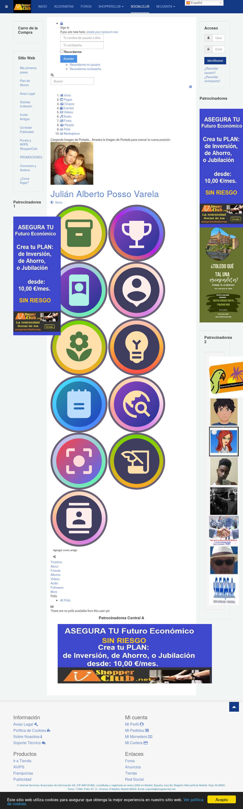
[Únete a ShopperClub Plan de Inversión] (135, 653)
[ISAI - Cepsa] (224, 589)
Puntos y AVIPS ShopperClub (28, 144)
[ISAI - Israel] (224, 411)
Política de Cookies (30, 730)
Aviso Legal (27, 93)
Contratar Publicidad (27, 129)
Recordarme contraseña (85, 69)
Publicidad (22, 779)
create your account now (102, 32)
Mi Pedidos (135, 730)
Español (196, 3)
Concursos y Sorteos (28, 168)
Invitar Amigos (25, 117)
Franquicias (23, 773)
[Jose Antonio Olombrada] (37, 275)
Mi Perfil (132, 724)
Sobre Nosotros (27, 736)
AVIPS (18, 767)
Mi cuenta (164, 6)
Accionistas (64, 6)
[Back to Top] (234, 707)
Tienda (131, 773)
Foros (86, 6)
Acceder (68, 59)
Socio (58, 202)
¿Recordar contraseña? (212, 79)
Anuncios (133, 767)
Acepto (221, 799)
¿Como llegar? (24, 180)
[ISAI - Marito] (224, 500)
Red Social (134, 779)
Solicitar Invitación (26, 104)
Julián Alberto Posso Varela (105, 193)
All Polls (65, 600)
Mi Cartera (134, 742)
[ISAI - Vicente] (224, 560)
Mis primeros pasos (28, 70)
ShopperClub (109, 6)
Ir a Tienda (22, 760)
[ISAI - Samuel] (224, 471)
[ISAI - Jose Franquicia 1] (224, 530)
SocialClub (140, 6)
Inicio (42, 6)
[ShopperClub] (22, 6)
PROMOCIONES (29, 157)
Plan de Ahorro (25, 83)
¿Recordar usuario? (211, 70)
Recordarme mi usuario (85, 64)
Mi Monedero (136, 736)
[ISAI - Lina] (224, 441)
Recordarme (73, 52)
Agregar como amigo (65, 550)
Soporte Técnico (27, 742)
